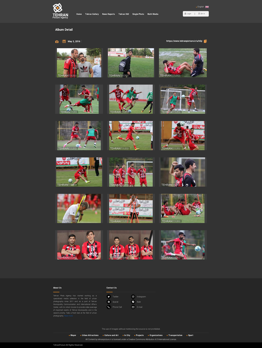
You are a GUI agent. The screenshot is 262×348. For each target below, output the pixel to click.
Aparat (115, 302)
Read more (68, 315)
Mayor (73, 335)
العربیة (185, 9)
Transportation (175, 335)
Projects (140, 335)
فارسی (192, 9)
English (201, 6)
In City (127, 335)
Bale (139, 302)
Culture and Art (111, 335)
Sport (190, 335)
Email (139, 307)
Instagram (141, 296)
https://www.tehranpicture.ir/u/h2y (184, 41)
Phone (117, 307)
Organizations (156, 335)
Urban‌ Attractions (90, 335)
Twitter (115, 296)
